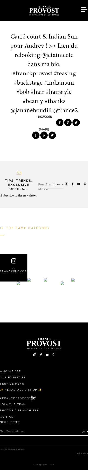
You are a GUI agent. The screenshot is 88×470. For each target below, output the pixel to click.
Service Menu (12, 383)
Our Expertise (13, 377)
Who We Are (10, 371)
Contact (7, 416)
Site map (82, 453)
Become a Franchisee (19, 410)
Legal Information (12, 449)
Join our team (13, 404)
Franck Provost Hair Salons (44, 10)
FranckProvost (16, 398)
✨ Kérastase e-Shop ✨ (21, 390)
